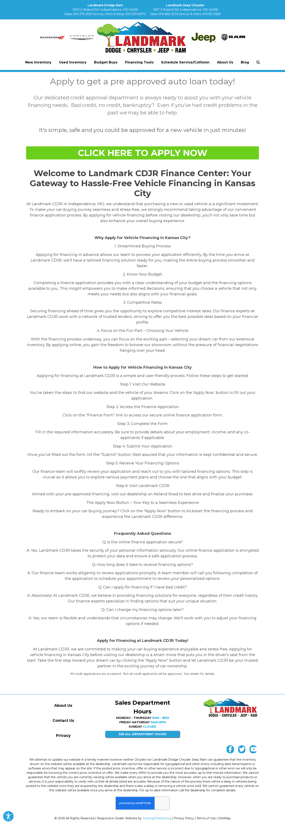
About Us (63, 705)
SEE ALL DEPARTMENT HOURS (142, 734)
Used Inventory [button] (73, 62)
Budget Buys (105, 62)
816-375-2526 (82, 14)
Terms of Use (206, 818)
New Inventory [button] (38, 62)
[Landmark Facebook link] (230, 750)
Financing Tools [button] (139, 62)
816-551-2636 (212, 14)
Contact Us (63, 720)
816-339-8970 (136, 14)
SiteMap (224, 818)
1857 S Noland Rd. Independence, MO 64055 (185, 9)
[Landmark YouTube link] (253, 750)
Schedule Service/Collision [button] (185, 62)
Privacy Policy (184, 818)
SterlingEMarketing (156, 818)
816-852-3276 (168, 14)
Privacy (63, 735)
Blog (245, 62)
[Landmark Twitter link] (241, 750)
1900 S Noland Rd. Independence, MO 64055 (105, 9)
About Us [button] (225, 62)
